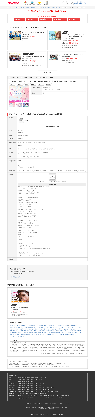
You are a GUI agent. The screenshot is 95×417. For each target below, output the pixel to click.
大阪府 (19, 379)
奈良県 (36, 379)
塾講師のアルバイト (22, 395)
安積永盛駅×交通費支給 (57, 329)
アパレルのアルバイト (22, 398)
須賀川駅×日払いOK (14, 334)
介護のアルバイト (44, 397)
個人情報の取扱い (53, 403)
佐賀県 (23, 389)
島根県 (23, 387)
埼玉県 (28, 377)
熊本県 (32, 389)
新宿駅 (23, 391)
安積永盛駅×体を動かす (69, 329)
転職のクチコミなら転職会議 (37, 407)
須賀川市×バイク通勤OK (76, 327)
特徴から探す (44, 393)
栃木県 (41, 377)
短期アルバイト (68, 395)
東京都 (19, 377)
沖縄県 (49, 389)
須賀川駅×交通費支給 (25, 334)
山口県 (36, 387)
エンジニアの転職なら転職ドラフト (47, 408)
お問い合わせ (41, 403)
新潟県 (23, 385)
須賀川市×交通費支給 (44, 327)
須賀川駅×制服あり (46, 334)
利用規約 (47, 403)
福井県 (40, 385)
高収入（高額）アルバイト (33, 395)
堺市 (49, 391)
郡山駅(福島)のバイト (60, 19)
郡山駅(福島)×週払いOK (51, 330)
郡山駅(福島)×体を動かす (15, 332)
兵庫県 (23, 379)
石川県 (36, 385)
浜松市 (36, 391)
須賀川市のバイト (32, 19)
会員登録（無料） (78, 3)
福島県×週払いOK (14, 325)
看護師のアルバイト (35, 397)
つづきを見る (47, 72)
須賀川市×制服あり (65, 327)
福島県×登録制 (13, 327)
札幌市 (56, 391)
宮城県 (32, 383)
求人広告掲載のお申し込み (31, 403)
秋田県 (36, 383)
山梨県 (19, 385)
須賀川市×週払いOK (22, 327)
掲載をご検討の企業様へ (82, 2)
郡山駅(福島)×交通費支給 (76, 330)
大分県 (36, 389)
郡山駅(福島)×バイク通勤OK (41, 332)
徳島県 (40, 387)
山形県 (40, 383)
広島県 (32, 387)
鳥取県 (19, 387)
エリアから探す (21, 393)
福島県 (44, 383)
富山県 (32, 385)
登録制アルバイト (51, 395)
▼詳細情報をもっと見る (15, 277)
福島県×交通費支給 (33, 325)
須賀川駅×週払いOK (76, 332)
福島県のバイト (19, 19)
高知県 (52, 387)
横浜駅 (32, 391)
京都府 (27, 379)
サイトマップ (66, 403)
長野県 (27, 385)
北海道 (19, 383)
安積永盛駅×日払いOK (46, 329)
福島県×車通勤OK (73, 325)
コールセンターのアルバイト (55, 397)
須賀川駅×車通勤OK (69, 334)
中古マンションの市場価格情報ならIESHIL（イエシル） (56, 407)
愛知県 (19, 381)
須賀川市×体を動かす (55, 327)
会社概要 (60, 403)
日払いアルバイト (60, 395)
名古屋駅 (40, 391)
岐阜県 (23, 381)
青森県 (23, 383)
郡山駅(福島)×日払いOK (63, 330)
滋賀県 (32, 379)
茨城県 (36, 377)
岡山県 (27, 387)
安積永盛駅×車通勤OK (39, 330)
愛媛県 (48, 387)
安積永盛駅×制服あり (15, 330)
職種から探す (37, 393)
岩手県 (27, 383)
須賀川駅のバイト (74, 19)
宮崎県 (40, 389)
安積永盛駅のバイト (45, 19)
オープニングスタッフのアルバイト (69, 397)
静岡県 (27, 381)
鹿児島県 (44, 389)
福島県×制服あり (52, 325)
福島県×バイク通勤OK (63, 325)
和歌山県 (40, 379)
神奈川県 (24, 377)
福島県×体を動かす (43, 325)
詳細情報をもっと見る (53, 126)
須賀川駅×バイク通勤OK (58, 334)
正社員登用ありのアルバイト (24, 397)
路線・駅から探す (29, 393)
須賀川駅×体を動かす (36, 334)
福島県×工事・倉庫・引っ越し (17, 336)
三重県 (32, 381)
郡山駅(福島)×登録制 (66, 332)
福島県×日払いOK (23, 325)
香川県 (44, 387)
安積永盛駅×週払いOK (34, 329)
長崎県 (27, 389)
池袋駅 (27, 391)
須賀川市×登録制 (24, 329)
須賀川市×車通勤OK (14, 329)
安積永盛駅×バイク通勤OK (27, 330)
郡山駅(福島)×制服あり (28, 332)
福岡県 (19, 389)
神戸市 (45, 391)
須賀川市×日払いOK (32, 327)
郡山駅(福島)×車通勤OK (54, 332)
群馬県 (45, 377)
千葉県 (32, 377)
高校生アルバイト (43, 395)
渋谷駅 (19, 391)
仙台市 (52, 391)
